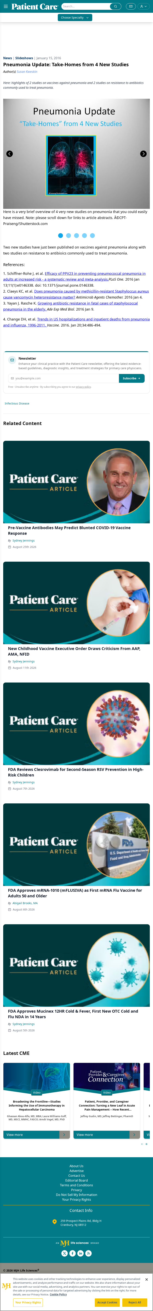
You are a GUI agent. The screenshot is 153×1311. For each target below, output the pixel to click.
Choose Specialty (72, 17)
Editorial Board (76, 1180)
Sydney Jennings (24, 540)
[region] (76, 1292)
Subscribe (129, 378)
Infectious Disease (17, 403)
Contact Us (76, 1175)
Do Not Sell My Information (76, 1195)
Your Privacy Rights (76, 1199)
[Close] (146, 1279)
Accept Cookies (107, 1302)
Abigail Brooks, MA (25, 903)
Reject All (134, 1302)
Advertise (77, 1171)
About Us (76, 1166)
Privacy (76, 1190)
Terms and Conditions (76, 1185)
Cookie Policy (58, 1294)
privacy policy (83, 387)
